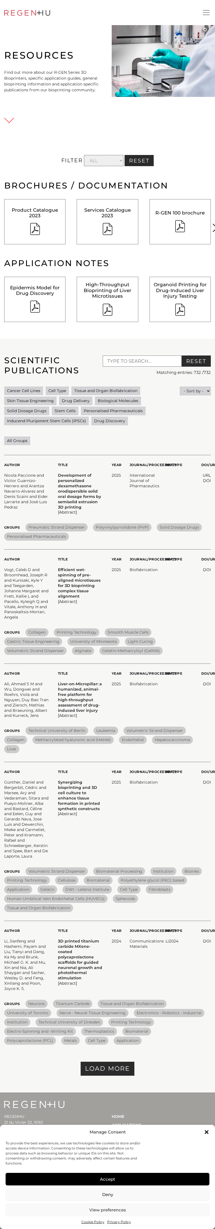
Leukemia (105, 730)
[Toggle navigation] (206, 12)
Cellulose (67, 880)
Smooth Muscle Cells (128, 632)
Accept (107, 1179)
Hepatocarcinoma (172, 739)
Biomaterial (98, 880)
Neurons (36, 1003)
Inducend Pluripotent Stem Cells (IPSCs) (46, 420)
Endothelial (133, 739)
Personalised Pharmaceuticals (113, 410)
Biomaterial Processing (119, 871)
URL (207, 475)
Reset (196, 361)
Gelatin (47, 889)
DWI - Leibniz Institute (87, 889)
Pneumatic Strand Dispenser (56, 527)
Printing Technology (77, 632)
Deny (107, 1194)
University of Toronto (27, 1012)
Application (18, 889)
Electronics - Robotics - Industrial (169, 1012)
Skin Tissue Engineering (30, 400)
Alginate (83, 650)
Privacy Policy (119, 1222)
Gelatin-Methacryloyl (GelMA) (131, 650)
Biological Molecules (118, 400)
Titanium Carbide (73, 1003)
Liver (12, 748)
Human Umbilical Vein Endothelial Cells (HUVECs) (56, 898)
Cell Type (57, 390)
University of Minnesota (93, 641)
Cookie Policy (92, 1222)
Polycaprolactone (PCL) (30, 1040)
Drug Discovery (109, 420)
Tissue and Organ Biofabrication (105, 390)
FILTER (72, 160)
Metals (70, 1040)
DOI (207, 480)
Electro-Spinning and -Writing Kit (40, 1031)
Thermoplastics (99, 1031)
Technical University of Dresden (69, 1022)
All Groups (17, 440)
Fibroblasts (159, 889)
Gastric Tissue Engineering (33, 641)
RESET (139, 160)
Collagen (37, 632)
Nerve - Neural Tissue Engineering (92, 1012)
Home (118, 1116)
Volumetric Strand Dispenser (35, 650)
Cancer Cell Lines (23, 390)
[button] (206, 1132)
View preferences (107, 1210)
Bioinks (191, 871)
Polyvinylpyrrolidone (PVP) (122, 527)
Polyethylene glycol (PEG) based (152, 880)
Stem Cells (65, 410)
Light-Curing (140, 641)
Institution (163, 871)
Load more (107, 1068)
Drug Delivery (76, 400)
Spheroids (125, 898)
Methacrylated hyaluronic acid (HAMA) (73, 739)
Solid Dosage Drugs (26, 410)
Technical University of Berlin (56, 730)
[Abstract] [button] (67, 512)
